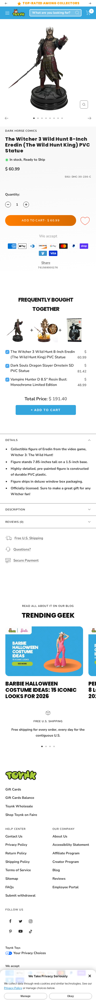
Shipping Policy (17, 861)
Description (15, 509)
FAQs (9, 887)
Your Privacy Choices (29, 953)
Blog (56, 870)
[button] (88, 13)
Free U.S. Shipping (29, 538)
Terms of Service (18, 870)
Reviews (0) (14, 522)
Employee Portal (65, 887)
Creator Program (65, 861)
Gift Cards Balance (19, 797)
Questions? (22, 549)
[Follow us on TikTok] (30, 931)
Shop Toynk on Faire (21, 815)
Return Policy (16, 853)
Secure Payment (26, 560)
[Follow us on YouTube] (20, 931)
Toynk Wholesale (19, 806)
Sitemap (11, 878)
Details (11, 440)
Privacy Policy (16, 844)
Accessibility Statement (70, 844)
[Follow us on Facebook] (10, 921)
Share (45, 263)
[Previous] (6, 118)
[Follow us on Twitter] (20, 921)
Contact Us (13, 836)
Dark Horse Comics (21, 131)
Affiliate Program (65, 853)
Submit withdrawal (20, 895)
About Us (59, 836)
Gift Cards (13, 789)
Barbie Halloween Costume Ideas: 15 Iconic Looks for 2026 (41, 690)
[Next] (90, 118)
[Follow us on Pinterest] (10, 931)
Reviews (58, 878)
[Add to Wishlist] (86, 221)
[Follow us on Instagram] (30, 921)
